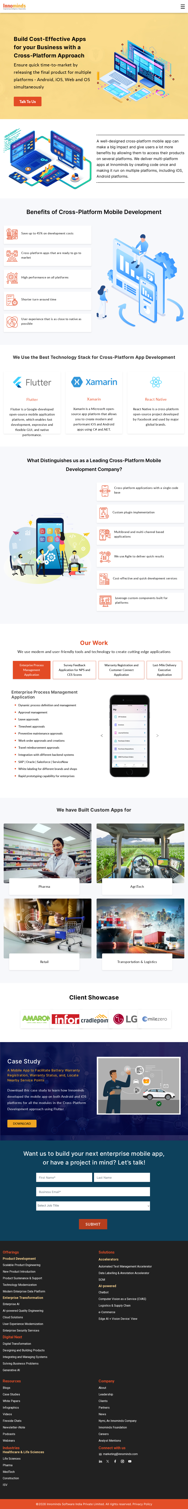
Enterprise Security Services (21, 1330)
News (102, 1414)
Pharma (7, 1465)
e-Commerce (107, 1312)
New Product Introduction (19, 1271)
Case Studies (11, 1394)
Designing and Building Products (24, 1350)
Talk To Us (27, 101)
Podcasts (9, 1434)
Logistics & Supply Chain (115, 1305)
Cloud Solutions (13, 1317)
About (102, 1388)
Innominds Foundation (113, 1427)
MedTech (9, 1472)
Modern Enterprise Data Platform (24, 1291)
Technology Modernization (20, 1285)
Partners (104, 1407)
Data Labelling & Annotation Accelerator (124, 1273)
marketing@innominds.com (120, 1454)
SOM (102, 1279)
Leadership (106, 1394)
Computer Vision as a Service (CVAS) (122, 1299)
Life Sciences (12, 1458)
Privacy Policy (142, 1504)
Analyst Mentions (110, 1440)
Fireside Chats (12, 1421)
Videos (7, 1414)
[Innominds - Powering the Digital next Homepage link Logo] (91, 6)
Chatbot (104, 1292)
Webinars (9, 1440)
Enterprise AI (11, 1304)
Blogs (6, 1388)
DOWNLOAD (22, 1124)
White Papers (11, 1401)
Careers (104, 1434)
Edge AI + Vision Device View (118, 1319)
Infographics (11, 1407)
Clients (103, 1401)
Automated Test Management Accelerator (125, 1266)
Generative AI (11, 1370)
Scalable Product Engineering (21, 1265)
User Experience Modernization (23, 1324)
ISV (5, 1485)
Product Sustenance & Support (22, 1278)
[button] (102, 735)
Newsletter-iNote (14, 1427)
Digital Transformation (17, 1343)
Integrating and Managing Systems (25, 1357)
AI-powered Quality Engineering (23, 1310)
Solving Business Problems (21, 1363)
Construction (11, 1478)
